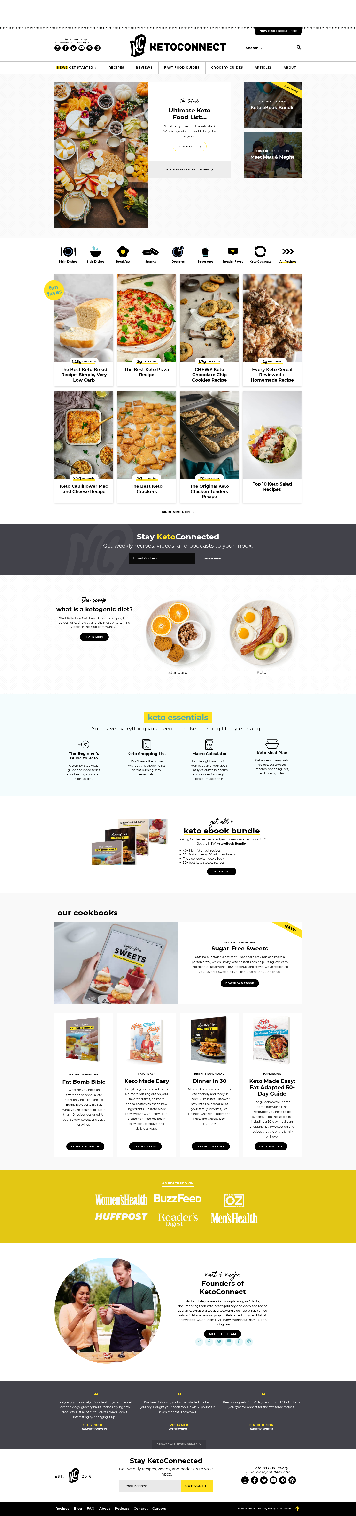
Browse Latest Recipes (188, 170)
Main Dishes (68, 261)
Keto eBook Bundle (278, 30)
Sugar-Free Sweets (239, 949)
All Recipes (287, 261)
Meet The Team (222, 1334)
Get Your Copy (145, 1146)
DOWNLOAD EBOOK (239, 983)
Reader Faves (233, 261)
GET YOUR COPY (271, 1146)
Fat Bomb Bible (84, 1082)
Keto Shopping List (146, 754)
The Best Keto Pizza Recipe (146, 372)
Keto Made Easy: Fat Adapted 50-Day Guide (272, 1088)
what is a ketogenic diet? (94, 609)
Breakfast (123, 261)
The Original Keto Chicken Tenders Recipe (209, 491)
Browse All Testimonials (177, 1444)
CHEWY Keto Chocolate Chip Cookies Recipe (209, 375)
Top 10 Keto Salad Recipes (272, 487)
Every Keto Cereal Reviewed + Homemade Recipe (272, 375)
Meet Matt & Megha (272, 157)
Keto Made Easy (146, 1081)
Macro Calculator (209, 754)
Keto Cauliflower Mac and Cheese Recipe (84, 489)
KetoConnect (178, 45)
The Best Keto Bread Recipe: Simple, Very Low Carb (84, 375)
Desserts (178, 261)
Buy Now (221, 871)
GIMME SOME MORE (177, 512)
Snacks (150, 261)
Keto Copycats (260, 261)
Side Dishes (95, 261)
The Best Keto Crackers (147, 489)
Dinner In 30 (209, 1081)
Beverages (205, 261)
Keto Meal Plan (272, 753)
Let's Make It (188, 147)
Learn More (94, 637)
